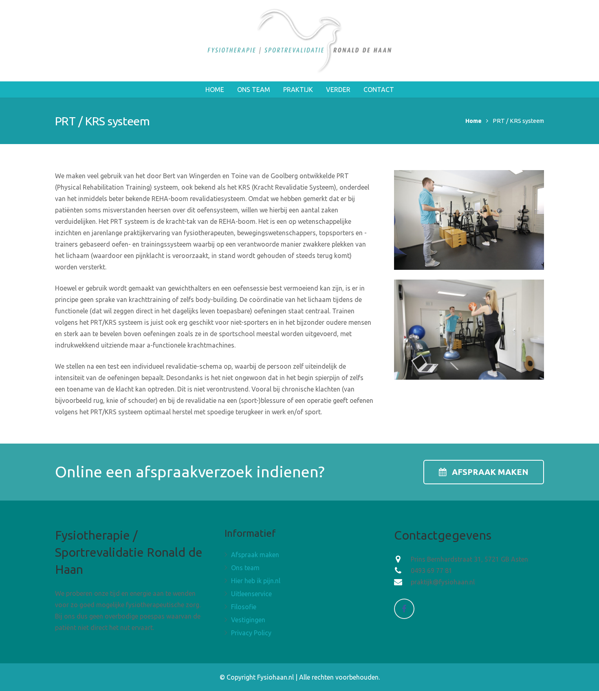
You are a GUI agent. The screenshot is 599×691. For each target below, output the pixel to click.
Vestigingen (248, 619)
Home (473, 121)
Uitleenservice (251, 593)
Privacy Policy (251, 632)
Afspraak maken (255, 554)
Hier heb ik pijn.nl (255, 580)
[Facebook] (404, 609)
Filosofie (243, 606)
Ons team (245, 567)
